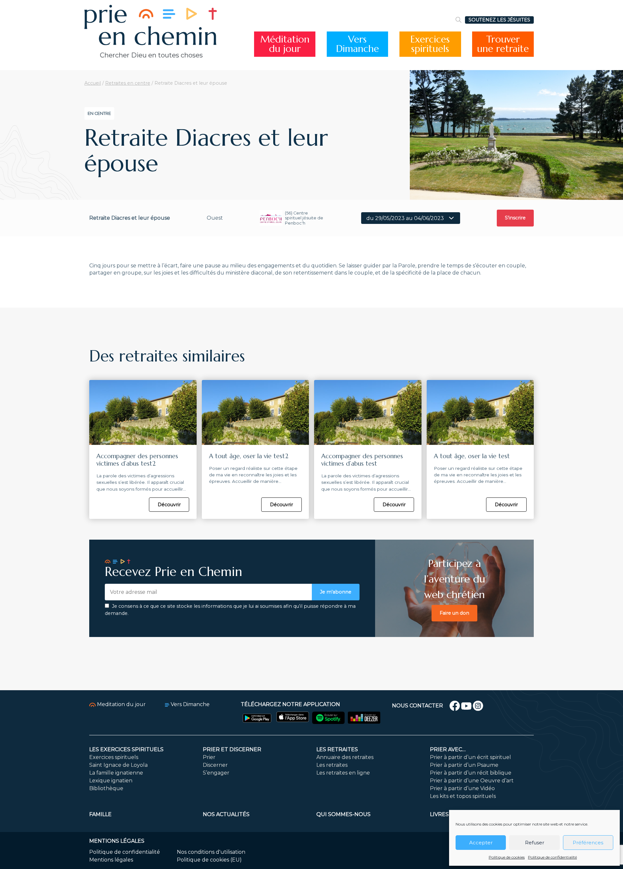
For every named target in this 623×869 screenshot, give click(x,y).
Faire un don (454, 613)
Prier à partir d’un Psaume (464, 765)
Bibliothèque (106, 788)
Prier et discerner (232, 749)
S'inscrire (515, 218)
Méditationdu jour (285, 44)
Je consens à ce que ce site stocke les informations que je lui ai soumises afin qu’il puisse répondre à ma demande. (230, 609)
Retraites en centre (127, 83)
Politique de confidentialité (552, 857)
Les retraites (337, 749)
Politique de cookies (507, 857)
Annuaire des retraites (344, 757)
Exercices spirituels (113, 757)
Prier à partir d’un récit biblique (470, 773)
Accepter (481, 842)
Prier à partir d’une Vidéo (462, 788)
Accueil (92, 83)
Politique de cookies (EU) (209, 860)
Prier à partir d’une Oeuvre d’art (472, 780)
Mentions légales (111, 860)
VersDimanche (357, 44)
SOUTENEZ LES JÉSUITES (499, 20)
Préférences (588, 842)
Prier (209, 757)
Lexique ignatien (110, 780)
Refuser (534, 842)
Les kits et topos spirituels (463, 796)
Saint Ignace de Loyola (118, 765)
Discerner (215, 765)
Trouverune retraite (503, 44)
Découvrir (169, 505)
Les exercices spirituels (126, 749)
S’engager (216, 773)
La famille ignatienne (116, 773)
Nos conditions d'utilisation (211, 852)
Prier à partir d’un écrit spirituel (470, 757)
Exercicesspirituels (430, 44)
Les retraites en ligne (343, 773)
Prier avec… (448, 749)
